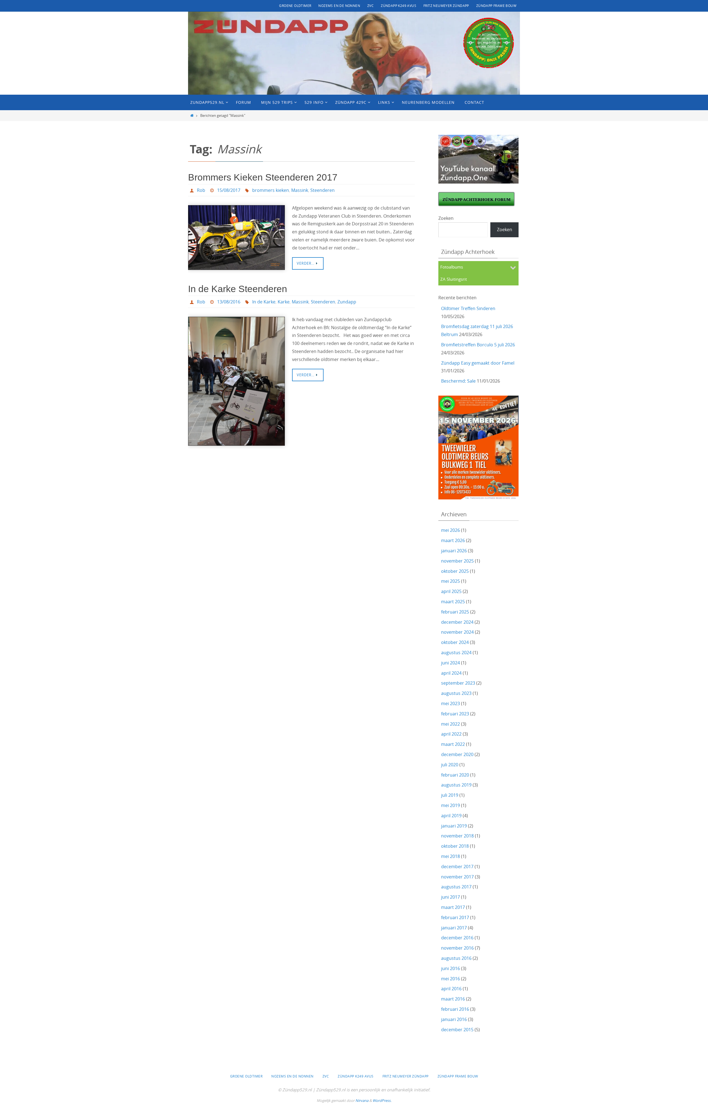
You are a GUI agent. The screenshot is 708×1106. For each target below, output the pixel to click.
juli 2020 (449, 765)
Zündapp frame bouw (496, 5)
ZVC (370, 5)
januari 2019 (454, 826)
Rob (201, 190)
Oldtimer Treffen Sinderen (468, 308)
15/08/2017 (228, 190)
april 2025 (451, 591)
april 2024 (451, 673)
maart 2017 (453, 907)
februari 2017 (455, 917)
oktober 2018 (455, 846)
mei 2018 (450, 856)
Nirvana (361, 1100)
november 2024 (457, 632)
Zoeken (446, 218)
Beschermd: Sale (458, 381)
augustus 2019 (456, 785)
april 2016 (451, 989)
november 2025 (457, 561)
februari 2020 (455, 775)
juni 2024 (450, 663)
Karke (284, 302)
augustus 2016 (456, 958)
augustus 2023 (456, 693)
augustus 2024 (456, 652)
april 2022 (451, 734)
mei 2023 (450, 703)
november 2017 (457, 877)
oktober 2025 (455, 571)
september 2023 (458, 683)
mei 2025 (450, 581)
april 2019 (451, 816)
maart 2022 (453, 744)
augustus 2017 (456, 887)
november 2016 (457, 948)
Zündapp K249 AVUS (398, 5)
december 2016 (457, 938)
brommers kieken (270, 190)
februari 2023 (455, 714)
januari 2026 (454, 551)
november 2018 (457, 836)
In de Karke (263, 302)
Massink (299, 190)
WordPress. (382, 1100)
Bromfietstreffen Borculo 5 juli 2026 (478, 345)
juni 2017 (450, 897)
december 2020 (457, 754)
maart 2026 (453, 540)
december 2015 (457, 1030)
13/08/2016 (228, 302)
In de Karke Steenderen (237, 288)
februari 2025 (455, 612)
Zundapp (346, 302)
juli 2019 (449, 795)
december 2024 (457, 622)
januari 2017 (454, 928)
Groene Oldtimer (295, 5)
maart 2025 (453, 602)
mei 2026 (450, 530)
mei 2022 (450, 724)
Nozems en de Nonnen (339, 5)
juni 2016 (450, 968)
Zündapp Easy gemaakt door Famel (477, 363)
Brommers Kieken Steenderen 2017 (262, 177)
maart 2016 (453, 999)
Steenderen (322, 190)
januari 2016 (454, 1019)
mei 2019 (450, 805)
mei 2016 (450, 979)
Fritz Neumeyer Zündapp (446, 5)
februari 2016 (455, 1009)
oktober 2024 (455, 642)
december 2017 (457, 866)
